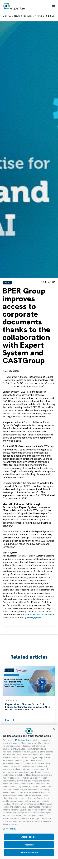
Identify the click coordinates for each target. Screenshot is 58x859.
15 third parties (22, 740)
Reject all (29, 845)
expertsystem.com (43, 614)
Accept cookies (29, 837)
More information (29, 852)
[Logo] (14, 6)
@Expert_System (33, 617)
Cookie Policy (9, 828)
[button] (54, 729)
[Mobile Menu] (53, 6)
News (7, 282)
